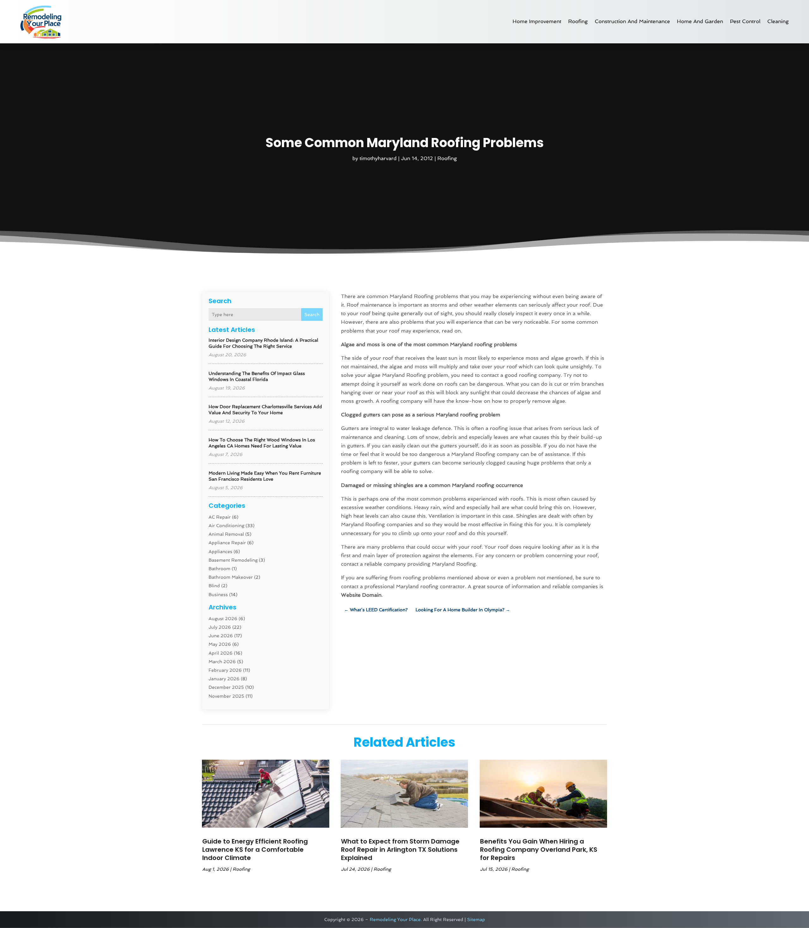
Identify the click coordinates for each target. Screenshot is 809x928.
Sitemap (476, 919)
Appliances (220, 551)
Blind (214, 585)
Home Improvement (537, 21)
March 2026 (222, 661)
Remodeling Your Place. (396, 919)
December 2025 (226, 687)
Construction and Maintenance (632, 21)
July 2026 (220, 627)
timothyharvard (378, 158)
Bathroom (219, 568)
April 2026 (221, 653)
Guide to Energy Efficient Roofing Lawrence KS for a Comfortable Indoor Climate (255, 849)
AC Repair (220, 517)
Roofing (578, 21)
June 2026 (221, 635)
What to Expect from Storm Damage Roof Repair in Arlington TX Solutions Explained (400, 849)
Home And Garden (700, 21)
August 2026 (223, 618)
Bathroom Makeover (231, 577)
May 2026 (220, 644)
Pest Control (745, 21)
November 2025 (226, 696)
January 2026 (224, 678)
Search (311, 314)
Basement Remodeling (233, 560)
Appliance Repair (227, 542)
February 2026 (225, 670)
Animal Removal (226, 534)
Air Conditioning (226, 525)
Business (218, 594)
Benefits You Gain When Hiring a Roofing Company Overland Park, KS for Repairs (538, 849)
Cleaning (778, 21)
